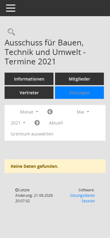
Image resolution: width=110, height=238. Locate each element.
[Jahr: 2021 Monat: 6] (37, 122)
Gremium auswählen (32, 134)
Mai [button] (81, 112)
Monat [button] (27, 112)
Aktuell (56, 123)
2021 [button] (16, 123)
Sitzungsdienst (82, 198)
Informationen (29, 79)
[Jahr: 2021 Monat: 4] (50, 111)
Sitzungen (79, 93)
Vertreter (29, 93)
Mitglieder (79, 79)
